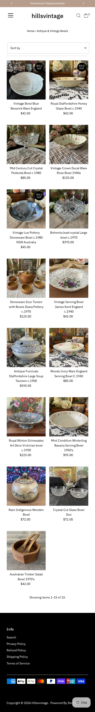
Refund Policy (16, 650)
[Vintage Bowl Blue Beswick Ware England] (26, 80)
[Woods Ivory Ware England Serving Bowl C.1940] (68, 347)
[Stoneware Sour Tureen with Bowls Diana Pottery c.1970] (26, 278)
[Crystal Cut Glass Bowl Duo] (68, 486)
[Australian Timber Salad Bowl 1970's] (26, 550)
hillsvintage (47, 16)
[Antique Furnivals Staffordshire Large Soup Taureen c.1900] (26, 347)
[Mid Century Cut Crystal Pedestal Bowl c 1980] (26, 144)
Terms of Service (18, 663)
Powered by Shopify (64, 703)
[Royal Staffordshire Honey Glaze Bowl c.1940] (68, 80)
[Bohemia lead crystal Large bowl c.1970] (68, 209)
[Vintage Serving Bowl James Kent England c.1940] (68, 278)
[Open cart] (86, 16)
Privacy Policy (16, 644)
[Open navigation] (11, 15)
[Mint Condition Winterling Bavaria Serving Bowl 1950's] (68, 417)
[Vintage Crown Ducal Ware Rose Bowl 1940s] (68, 144)
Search (11, 637)
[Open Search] (78, 16)
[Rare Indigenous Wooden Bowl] (26, 486)
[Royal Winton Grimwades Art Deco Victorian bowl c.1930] (26, 417)
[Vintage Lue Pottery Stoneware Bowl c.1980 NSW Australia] (26, 209)
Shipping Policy (17, 657)
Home (30, 31)
